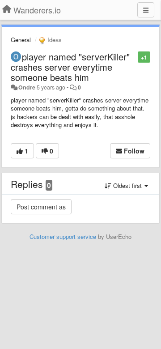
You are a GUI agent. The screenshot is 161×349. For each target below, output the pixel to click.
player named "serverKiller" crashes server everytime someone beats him (70, 67)
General (21, 39)
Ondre (26, 87)
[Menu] (145, 9)
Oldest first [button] (127, 185)
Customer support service (63, 236)
